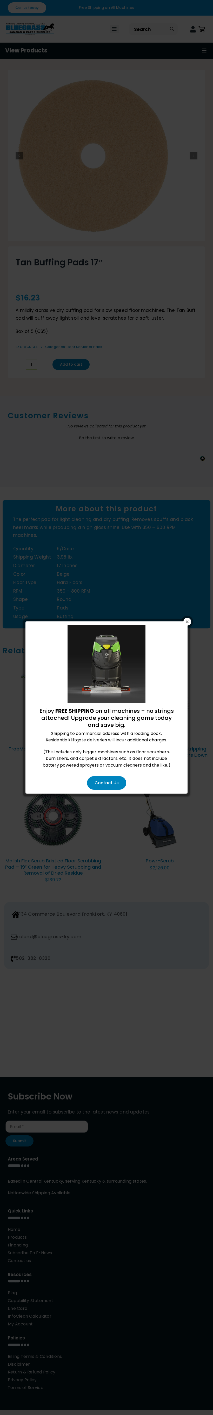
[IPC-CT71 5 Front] (106, 629)
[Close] (187, 622)
